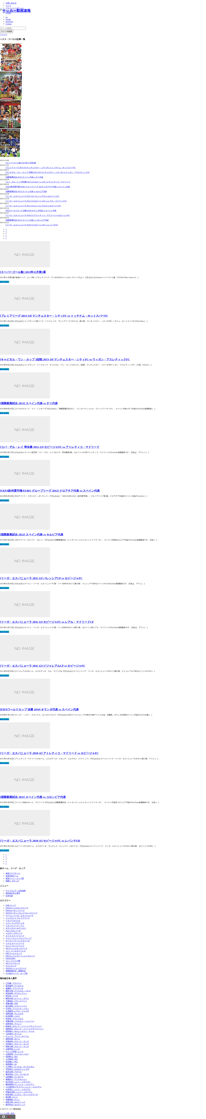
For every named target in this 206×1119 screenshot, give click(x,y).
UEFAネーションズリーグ (16, 968)
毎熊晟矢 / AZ (11, 1064)
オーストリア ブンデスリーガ (18, 941)
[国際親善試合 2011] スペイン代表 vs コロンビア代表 (27, 220)
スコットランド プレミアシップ (19, 938)
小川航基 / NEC (12, 1059)
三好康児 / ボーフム (14, 1034)
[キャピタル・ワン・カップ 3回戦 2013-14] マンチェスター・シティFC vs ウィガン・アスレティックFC (48, 172)
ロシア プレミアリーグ (15, 946)
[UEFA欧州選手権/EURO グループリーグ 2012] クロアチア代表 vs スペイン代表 (38, 187)
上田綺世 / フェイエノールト (17, 1054)
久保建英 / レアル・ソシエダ (17, 1011)
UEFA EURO (10, 958)
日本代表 (9, 896)
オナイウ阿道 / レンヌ (14, 1051)
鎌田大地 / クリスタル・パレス (18, 991)
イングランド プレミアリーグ (18, 918)
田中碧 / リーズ (12, 996)
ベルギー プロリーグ (14, 933)
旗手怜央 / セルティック (15, 1105)
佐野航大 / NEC (12, 1056)
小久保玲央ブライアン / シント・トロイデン (24, 1087)
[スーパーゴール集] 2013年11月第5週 (21, 163)
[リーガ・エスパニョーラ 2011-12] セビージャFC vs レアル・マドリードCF (36, 201)
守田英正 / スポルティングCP (17, 1069)
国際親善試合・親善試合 (16, 971)
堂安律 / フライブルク (14, 1019)
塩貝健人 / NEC (12, 1062)
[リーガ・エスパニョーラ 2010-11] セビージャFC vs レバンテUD (32, 225)
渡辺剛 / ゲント (12, 1097)
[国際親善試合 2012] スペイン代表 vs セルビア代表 (26, 191)
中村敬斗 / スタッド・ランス (17, 1044)
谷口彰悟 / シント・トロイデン (18, 1082)
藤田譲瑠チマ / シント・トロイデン (20, 1084)
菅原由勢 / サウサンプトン (16, 993)
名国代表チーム (12, 876)
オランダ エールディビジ (16, 928)
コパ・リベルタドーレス (16, 951)
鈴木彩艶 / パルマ (13, 1016)
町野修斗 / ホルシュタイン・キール (20, 1031)
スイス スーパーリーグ (15, 936)
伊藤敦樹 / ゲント (13, 1099)
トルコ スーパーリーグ (15, 943)
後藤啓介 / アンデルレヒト (16, 1079)
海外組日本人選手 (13, 893)
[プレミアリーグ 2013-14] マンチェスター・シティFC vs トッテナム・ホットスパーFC (41, 168)
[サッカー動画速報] (15, 10)
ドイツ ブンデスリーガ (15, 923)
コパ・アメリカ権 (13, 961)
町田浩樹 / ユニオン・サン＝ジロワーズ (22, 1094)
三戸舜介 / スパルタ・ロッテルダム (20, 1067)
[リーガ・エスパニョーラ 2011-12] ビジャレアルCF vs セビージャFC (33, 206)
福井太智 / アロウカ (14, 1072)
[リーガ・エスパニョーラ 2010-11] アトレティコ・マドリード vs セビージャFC (38, 215)
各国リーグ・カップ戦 (15, 878)
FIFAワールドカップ (14, 953)
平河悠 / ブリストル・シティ (17, 1008)
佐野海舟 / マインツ (14, 1024)
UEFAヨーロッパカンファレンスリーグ (21, 913)
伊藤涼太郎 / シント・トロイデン (19, 1092)
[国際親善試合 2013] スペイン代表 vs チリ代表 (24, 177)
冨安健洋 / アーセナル (14, 986)
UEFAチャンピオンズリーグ (17, 908)
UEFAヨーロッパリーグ (15, 910)
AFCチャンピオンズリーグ (16, 948)
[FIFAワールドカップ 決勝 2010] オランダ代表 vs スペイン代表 (31, 210)
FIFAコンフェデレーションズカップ (20, 956)
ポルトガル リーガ (13, 931)
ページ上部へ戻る (7, 1113)
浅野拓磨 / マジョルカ (14, 1013)
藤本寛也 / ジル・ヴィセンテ (17, 1074)
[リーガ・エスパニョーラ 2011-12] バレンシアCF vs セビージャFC (32, 196)
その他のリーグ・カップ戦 (16, 973)
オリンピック (11, 966)
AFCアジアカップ (13, 963)
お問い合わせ (11, 3)
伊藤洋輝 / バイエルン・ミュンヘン (20, 1021)
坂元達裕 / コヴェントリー (16, 1006)
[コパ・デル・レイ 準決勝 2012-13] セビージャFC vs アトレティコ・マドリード (38, 182)
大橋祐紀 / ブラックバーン (16, 1001)
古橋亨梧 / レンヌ (13, 1049)
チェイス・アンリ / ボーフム (17, 1036)
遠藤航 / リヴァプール (14, 988)
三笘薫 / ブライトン (14, 983)
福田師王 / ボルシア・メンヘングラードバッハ (24, 1029)
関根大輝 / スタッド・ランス (17, 1046)
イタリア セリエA (13, 920)
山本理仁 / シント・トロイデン (18, 1089)
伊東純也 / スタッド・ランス (17, 1041)
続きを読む (4, 282)
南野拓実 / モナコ (13, 1039)
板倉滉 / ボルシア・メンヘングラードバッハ (24, 1026)
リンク (8, 5)
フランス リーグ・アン (15, 926)
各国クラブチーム (13, 873)
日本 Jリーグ (11, 905)
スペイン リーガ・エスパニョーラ (19, 915)
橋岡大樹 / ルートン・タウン (17, 998)
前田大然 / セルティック (15, 1102)
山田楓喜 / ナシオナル (14, 1077)
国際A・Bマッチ (12, 881)
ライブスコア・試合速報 (16, 891)
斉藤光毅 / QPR (12, 1003)
